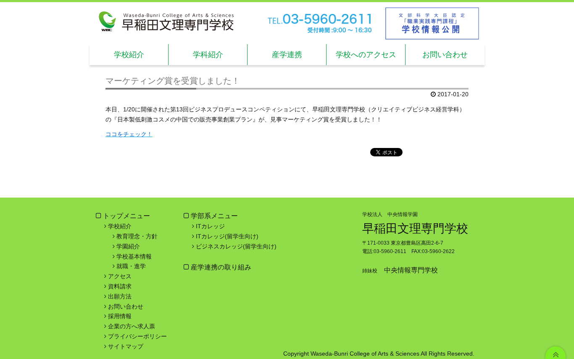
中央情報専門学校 (411, 270)
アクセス (120, 276)
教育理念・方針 (137, 236)
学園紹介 (128, 246)
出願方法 (120, 296)
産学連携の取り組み (220, 267)
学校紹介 (129, 54)
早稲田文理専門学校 (415, 228)
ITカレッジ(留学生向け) (227, 236)
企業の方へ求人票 (131, 326)
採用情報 (120, 316)
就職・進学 (131, 266)
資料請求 (120, 286)
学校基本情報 (134, 256)
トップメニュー (126, 215)
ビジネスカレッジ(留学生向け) (236, 246)
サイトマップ (125, 346)
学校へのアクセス (366, 54)
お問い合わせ (125, 306)
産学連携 (287, 54)
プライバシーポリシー (137, 336)
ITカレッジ (210, 226)
